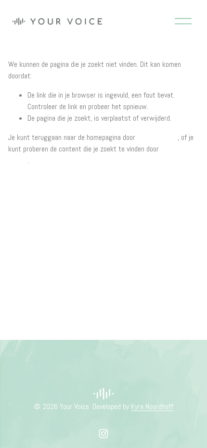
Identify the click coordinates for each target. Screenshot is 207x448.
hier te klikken (157, 137)
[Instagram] (103, 433)
